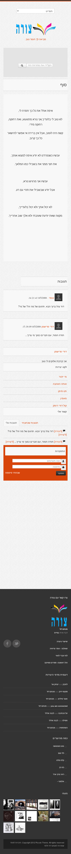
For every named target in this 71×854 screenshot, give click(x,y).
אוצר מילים (63, 698)
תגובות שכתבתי (30, 422)
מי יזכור (63, 376)
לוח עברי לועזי (62, 655)
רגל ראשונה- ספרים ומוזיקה (56, 662)
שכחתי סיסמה (12, 472)
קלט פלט (60, 760)
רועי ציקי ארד (58, 774)
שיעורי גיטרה (62, 641)
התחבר (61, 473)
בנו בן (61, 767)
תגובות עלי (11, 422)
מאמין (63, 398)
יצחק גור (55, 684)
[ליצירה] (58, 431)
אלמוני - (60, 781)
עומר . (51, 297)
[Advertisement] (35, 54)
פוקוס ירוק (63, 691)
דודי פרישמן (48, 326)
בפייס (56, 632)
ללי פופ (61, 753)
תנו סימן (62, 391)
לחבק (65, 684)
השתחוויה (63, 727)
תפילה (65, 720)
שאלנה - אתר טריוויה (59, 648)
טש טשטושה (58, 746)
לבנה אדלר (49, 713)
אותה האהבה (60, 384)
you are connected (59, 706)
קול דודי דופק (60, 405)
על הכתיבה (63, 713)
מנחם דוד (51, 691)
